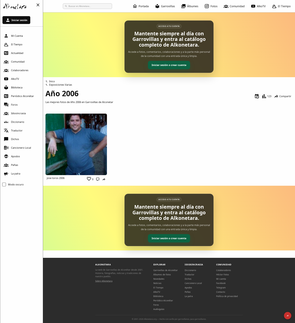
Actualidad (17, 53)
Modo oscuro (16, 184)
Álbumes (192, 6)
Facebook (221, 283)
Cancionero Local (21, 147)
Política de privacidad (227, 296)
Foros (14, 104)
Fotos (213, 6)
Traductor (17, 130)
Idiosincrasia (18, 113)
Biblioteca (16, 87)
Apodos (15, 156)
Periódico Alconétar (22, 96)
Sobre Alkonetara (103, 280)
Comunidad (237, 6)
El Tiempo (284, 6)
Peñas (14, 165)
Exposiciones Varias (60, 84)
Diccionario (17, 122)
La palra (15, 173)
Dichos (15, 139)
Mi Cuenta (17, 36)
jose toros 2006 (56, 178)
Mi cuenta (221, 278)
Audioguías (158, 309)
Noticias (157, 283)
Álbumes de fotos (162, 274)
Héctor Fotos (222, 274)
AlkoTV (261, 6)
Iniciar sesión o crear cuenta (169, 65)
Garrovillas (168, 6)
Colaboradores (19, 70)
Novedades (158, 278)
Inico (52, 81)
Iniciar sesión (19, 20)
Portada (144, 6)
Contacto (220, 291)
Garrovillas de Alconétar (165, 270)
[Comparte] (287, 315)
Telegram (221, 287)
